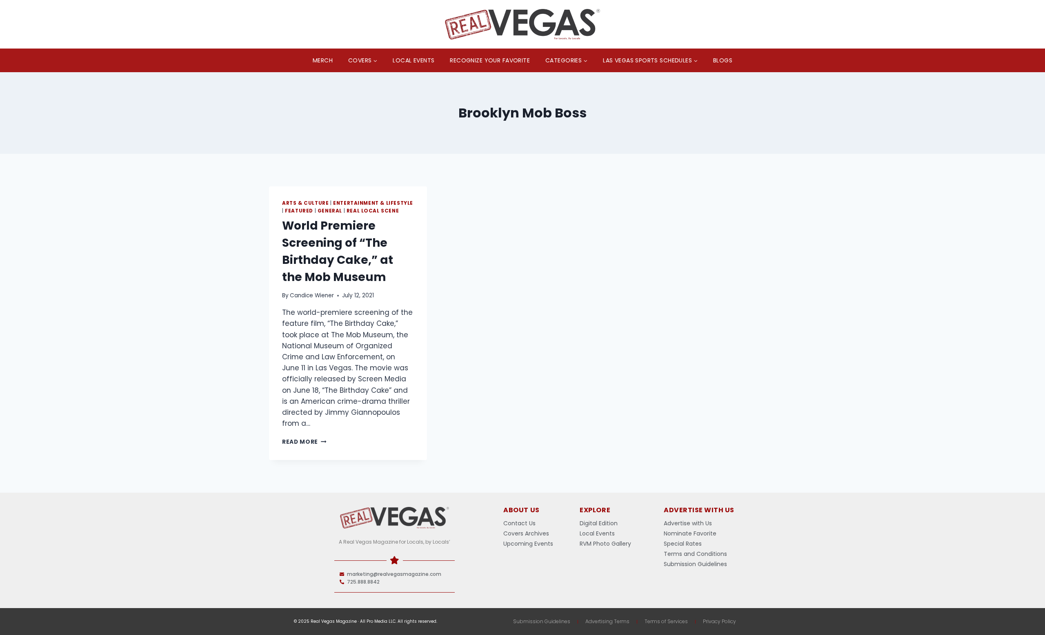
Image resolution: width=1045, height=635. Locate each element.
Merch (323, 60)
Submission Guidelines (541, 621)
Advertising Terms (607, 621)
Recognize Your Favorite (490, 60)
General (330, 211)
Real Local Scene (373, 211)
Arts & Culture (305, 203)
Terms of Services (666, 621)
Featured (299, 211)
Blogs (722, 60)
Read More (304, 442)
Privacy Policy (719, 621)
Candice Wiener (312, 295)
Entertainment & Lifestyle (373, 203)
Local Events (413, 60)
